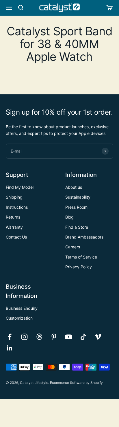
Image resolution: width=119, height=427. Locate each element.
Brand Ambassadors (84, 236)
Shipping (14, 197)
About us (73, 187)
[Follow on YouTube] (68, 337)
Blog (69, 217)
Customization (19, 318)
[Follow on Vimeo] (98, 337)
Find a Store (76, 227)
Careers (72, 246)
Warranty (14, 227)
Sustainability (77, 197)
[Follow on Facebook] (10, 337)
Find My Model (20, 187)
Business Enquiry (22, 308)
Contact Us (16, 236)
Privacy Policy (78, 266)
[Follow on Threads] (39, 337)
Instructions (17, 207)
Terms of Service (81, 256)
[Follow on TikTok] (83, 337)
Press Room (76, 207)
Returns (13, 217)
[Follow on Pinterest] (54, 337)
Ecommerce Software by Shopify (76, 382)
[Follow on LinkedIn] (10, 348)
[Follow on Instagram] (24, 337)
